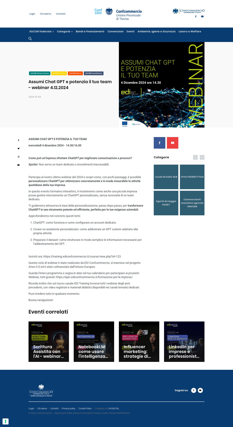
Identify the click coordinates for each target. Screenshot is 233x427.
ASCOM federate (40, 31)
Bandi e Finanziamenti (90, 31)
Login (32, 13)
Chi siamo (45, 13)
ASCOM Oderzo (75, 73)
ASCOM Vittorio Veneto (40, 73)
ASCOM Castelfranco (93, 73)
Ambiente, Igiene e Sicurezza (156, 31)
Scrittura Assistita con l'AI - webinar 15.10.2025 (47, 354)
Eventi (130, 31)
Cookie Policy (85, 408)
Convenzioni (115, 31)
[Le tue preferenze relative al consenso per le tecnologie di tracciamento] (6, 421)
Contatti (60, 13)
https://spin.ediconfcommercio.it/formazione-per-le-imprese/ (94, 277)
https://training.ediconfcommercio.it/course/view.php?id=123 (82, 256)
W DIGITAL (114, 408)
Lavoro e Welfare (190, 31)
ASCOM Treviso (59, 73)
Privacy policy (68, 408)
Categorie (63, 31)
